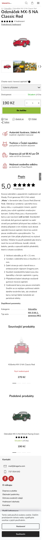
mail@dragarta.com (16, 466)
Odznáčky (32, 309)
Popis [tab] (21, 176)
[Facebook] (5, 478)
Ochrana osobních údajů (12, 498)
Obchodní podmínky (10, 494)
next (40, 343)
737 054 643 (14, 471)
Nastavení (20, 526)
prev (2, 343)
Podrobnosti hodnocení (11, 24)
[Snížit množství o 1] (27, 103)
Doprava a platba (9, 491)
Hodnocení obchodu (10, 501)
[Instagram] (11, 478)
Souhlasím (20, 534)
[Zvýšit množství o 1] (38, 103)
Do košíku (21, 110)
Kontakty (6, 505)
